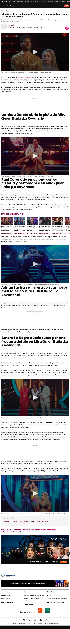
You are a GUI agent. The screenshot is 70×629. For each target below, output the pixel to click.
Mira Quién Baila (6, 233)
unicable (27, 1)
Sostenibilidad (51, 592)
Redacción (11, 25)
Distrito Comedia (35, 1)
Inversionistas (5, 598)
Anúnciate (27, 592)
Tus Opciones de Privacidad (55, 602)
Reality (15, 521)
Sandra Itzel (5, 11)
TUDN (13, 1)
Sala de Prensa (5, 595)
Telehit (44, 1)
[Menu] (2, 6)
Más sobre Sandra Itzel (12, 214)
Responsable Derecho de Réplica (34, 595)
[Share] (67, 28)
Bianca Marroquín (42, 521)
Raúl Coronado (24, 521)
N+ (9, 1)
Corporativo (4, 592)
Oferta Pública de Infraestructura (57, 598)
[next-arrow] (68, 553)
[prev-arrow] (0, 553)
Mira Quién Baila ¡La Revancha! (23, 77)
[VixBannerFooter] (35, 583)
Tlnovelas (57, 1)
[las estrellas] (9, 5)
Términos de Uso (29, 604)
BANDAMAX (50, 1)
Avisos (49, 595)
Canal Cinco (20, 1)
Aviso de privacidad (7, 602)
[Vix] (66, 6)
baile (32, 521)
